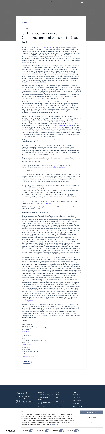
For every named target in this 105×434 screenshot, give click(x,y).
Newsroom (58, 404)
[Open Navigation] (18, 2)
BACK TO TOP (27, 361)
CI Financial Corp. (46, 48)
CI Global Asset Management (45, 395)
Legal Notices (76, 397)
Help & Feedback (77, 406)
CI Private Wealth (42, 407)
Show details (85, 430)
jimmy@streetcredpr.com (29, 355)
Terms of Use (76, 395)
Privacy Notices (77, 400)
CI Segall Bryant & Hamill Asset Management (44, 403)
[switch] (47, 430)
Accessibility (76, 403)
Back (25, 23)
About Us (58, 395)
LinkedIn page (50, 203)
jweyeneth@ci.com (27, 331)
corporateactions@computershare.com (55, 167)
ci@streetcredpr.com (28, 357)
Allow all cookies (91, 412)
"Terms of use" (54, 424)
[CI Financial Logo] (51, 2)
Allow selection (91, 417)
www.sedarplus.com (28, 301)
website (41, 203)
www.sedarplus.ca (65, 125)
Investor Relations (60, 407)
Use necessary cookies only (91, 422)
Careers (57, 397)
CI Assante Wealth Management (43, 398)
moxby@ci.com (26, 344)
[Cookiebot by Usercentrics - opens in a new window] (10, 431)
